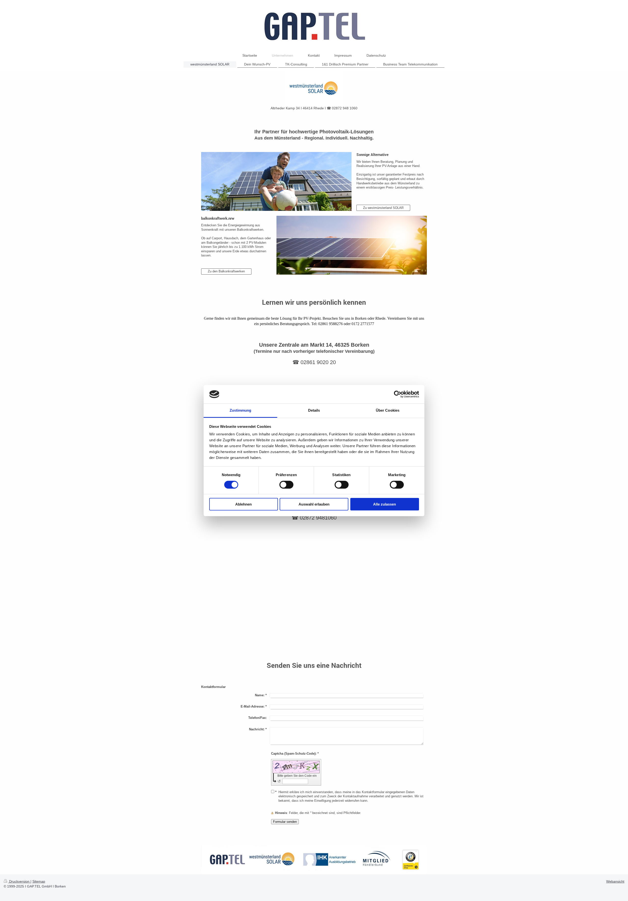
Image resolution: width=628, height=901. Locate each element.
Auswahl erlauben (314, 504)
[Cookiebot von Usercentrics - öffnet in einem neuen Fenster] (397, 394)
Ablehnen (243, 504)
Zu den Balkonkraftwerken (226, 271)
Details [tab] (314, 410)
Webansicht (615, 881)
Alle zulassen (384, 504)
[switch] (286, 485)
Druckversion (19, 881)
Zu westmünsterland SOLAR (383, 208)
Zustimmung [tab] (240, 410)
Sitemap (38, 881)
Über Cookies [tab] (387, 410)
